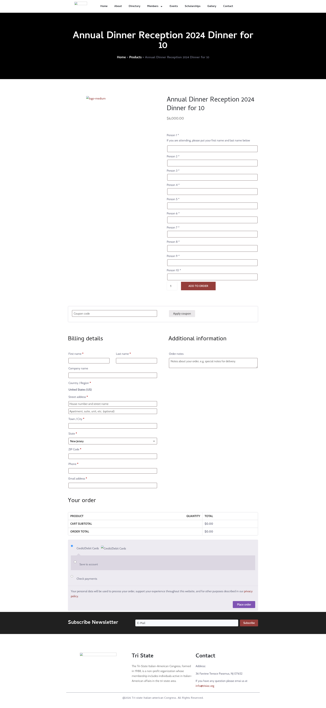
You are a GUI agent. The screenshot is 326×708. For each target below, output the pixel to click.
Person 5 (173, 199)
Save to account (88, 564)
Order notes (176, 353)
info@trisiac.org (205, 685)
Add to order (198, 286)
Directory (134, 6)
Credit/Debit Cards (88, 548)
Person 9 (173, 256)
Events (174, 6)
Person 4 (173, 185)
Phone (73, 464)
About (118, 6)
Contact (228, 6)
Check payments (87, 578)
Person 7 (173, 227)
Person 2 (173, 156)
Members (152, 6)
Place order (244, 604)
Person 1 (173, 135)
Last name (123, 353)
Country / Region (79, 383)
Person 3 (173, 170)
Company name (78, 368)
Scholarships (193, 6)
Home (103, 6)
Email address (77, 478)
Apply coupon (182, 313)
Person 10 (174, 270)
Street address (78, 397)
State (72, 433)
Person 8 (173, 241)
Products (135, 57)
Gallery (211, 6)
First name (75, 353)
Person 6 (173, 213)
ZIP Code (74, 449)
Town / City (76, 419)
